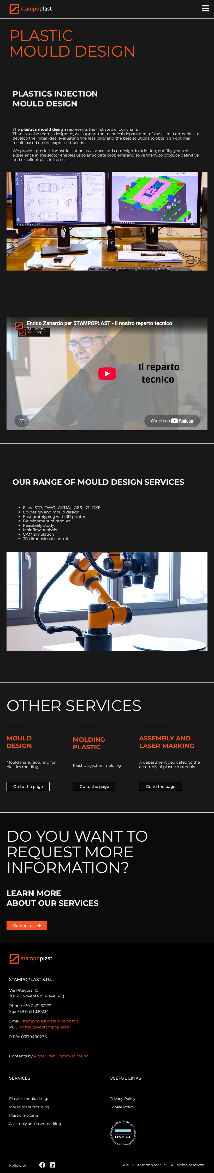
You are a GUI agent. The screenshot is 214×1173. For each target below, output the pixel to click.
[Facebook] (42, 1165)
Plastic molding (23, 1115)
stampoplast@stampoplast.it (50, 1021)
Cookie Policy (122, 1107)
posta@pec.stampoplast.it (44, 1027)
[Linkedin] (52, 1165)
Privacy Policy (122, 1099)
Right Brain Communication (61, 1056)
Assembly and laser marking (35, 1124)
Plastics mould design (29, 1099)
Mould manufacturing (29, 1107)
